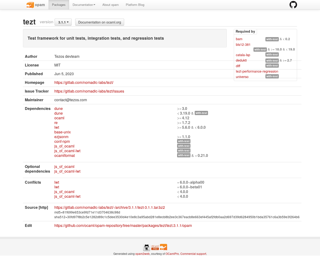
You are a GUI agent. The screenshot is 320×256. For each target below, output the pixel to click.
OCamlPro (172, 254)
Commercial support (193, 254)
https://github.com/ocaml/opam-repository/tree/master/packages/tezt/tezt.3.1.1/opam (123, 225)
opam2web (142, 254)
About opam (110, 4)
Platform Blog (135, 4)
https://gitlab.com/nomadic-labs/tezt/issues (89, 91)
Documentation (83, 4)
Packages (59, 4)
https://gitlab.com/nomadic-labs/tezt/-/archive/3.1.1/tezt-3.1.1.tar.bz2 (109, 207)
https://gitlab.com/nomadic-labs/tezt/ (83, 82)
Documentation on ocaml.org (99, 22)
